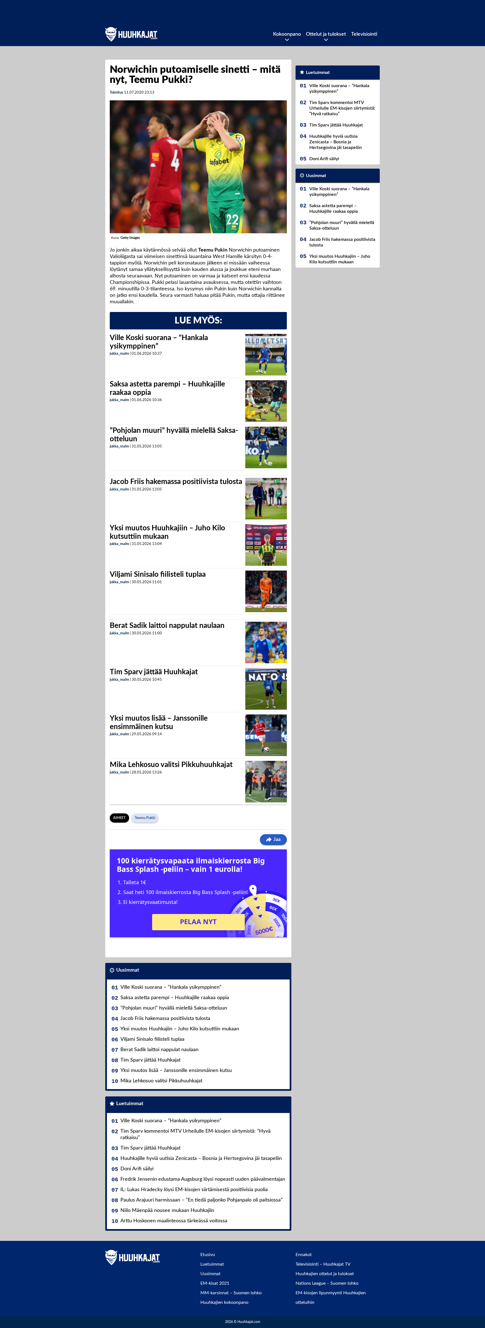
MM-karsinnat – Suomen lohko (231, 1293)
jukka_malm (119, 354)
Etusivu (207, 1254)
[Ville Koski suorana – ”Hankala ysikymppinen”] (266, 354)
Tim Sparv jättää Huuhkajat (154, 672)
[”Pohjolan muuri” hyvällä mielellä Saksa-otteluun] (266, 447)
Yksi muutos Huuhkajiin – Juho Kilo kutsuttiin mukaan (179, 1028)
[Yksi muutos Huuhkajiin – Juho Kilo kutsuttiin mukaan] (266, 545)
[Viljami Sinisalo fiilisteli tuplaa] (266, 591)
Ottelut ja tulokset (326, 34)
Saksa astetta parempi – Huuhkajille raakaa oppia (174, 997)
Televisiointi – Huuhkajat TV (323, 1264)
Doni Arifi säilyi (137, 1168)
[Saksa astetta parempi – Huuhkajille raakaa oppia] (266, 401)
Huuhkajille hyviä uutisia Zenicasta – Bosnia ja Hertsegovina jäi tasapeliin (201, 1158)
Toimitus (116, 92)
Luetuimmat (129, 1103)
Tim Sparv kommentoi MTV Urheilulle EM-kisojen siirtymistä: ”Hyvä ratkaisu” (195, 1134)
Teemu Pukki (145, 818)
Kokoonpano (287, 34)
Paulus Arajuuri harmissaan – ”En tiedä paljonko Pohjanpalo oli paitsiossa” (201, 1200)
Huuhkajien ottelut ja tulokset (325, 1274)
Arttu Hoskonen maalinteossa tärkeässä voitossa (173, 1220)
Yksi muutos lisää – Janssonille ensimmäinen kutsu (176, 1070)
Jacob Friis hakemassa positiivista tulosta (176, 481)
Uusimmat (127, 970)
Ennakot (304, 1254)
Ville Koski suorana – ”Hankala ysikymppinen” (170, 987)
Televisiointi (364, 34)
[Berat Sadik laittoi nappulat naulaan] (266, 642)
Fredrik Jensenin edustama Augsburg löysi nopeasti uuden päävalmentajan (202, 1179)
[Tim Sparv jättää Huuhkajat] (266, 689)
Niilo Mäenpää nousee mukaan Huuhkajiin (167, 1210)
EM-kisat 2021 (214, 1283)
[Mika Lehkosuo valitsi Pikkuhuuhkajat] (266, 781)
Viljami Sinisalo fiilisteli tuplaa (158, 574)
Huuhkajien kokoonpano (224, 1302)
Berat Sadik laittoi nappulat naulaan (167, 625)
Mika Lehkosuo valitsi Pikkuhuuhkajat (171, 764)
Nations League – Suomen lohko (327, 1283)
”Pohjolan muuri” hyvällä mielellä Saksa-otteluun (173, 1008)
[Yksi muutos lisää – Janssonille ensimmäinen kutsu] (266, 735)
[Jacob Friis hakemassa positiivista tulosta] (266, 498)
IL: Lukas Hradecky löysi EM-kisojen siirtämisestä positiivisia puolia (194, 1189)
